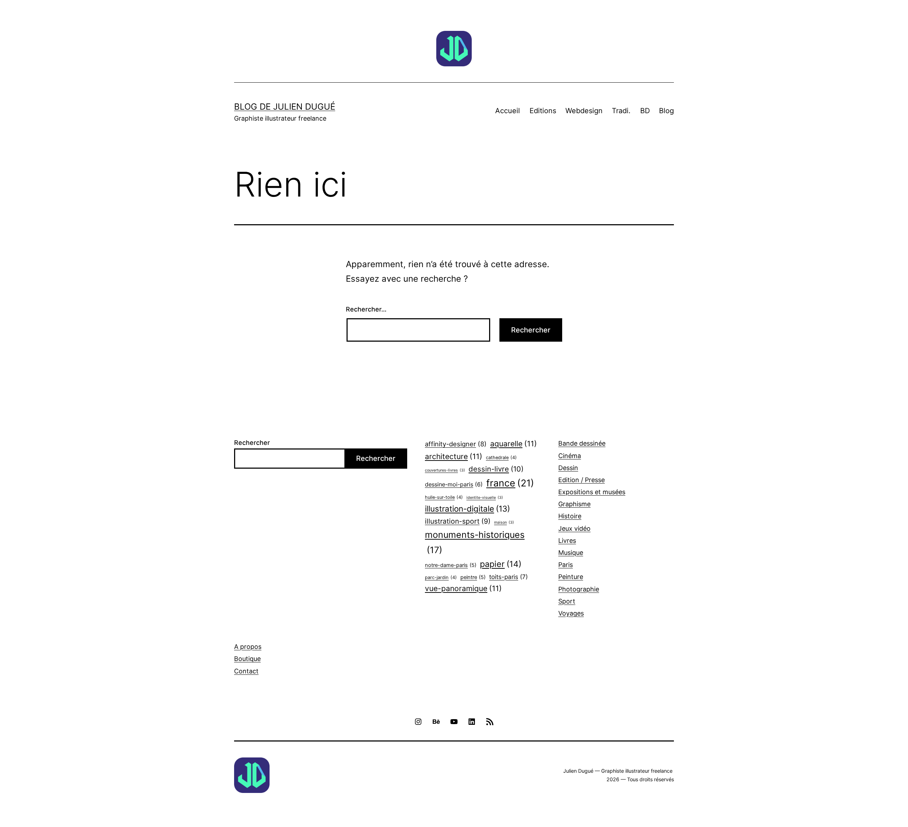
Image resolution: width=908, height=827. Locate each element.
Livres (567, 540)
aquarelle (513, 443)
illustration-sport (458, 521)
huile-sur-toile (444, 497)
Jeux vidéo (574, 528)
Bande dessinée (581, 443)
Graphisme (574, 504)
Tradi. (621, 110)
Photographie (578, 589)
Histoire (569, 516)
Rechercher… (366, 309)
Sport (566, 601)
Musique (570, 552)
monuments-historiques (475, 542)
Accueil (507, 110)
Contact (246, 671)
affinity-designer (456, 444)
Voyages (571, 613)
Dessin (568, 468)
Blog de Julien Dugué (284, 106)
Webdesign (584, 110)
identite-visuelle (484, 497)
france (510, 483)
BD (645, 110)
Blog (666, 110)
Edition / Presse (581, 480)
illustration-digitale (467, 508)
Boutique (247, 658)
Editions (543, 110)
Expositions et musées (591, 492)
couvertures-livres (445, 470)
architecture (453, 456)
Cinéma (569, 455)
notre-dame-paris (450, 565)
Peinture (570, 576)
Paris (565, 564)
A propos (247, 646)
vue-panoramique (463, 588)
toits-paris (508, 576)
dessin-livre (496, 468)
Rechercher (252, 442)
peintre (473, 577)
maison (504, 522)
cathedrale (501, 457)
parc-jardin (441, 577)
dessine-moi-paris (454, 484)
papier (500, 564)
